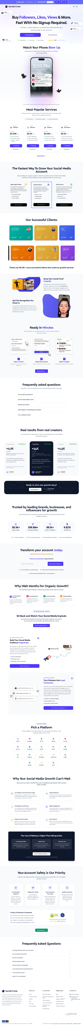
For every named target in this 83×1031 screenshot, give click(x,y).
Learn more (32, 922)
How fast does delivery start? (26, 399)
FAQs (57, 994)
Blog (30, 1001)
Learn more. (67, 192)
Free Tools (31, 1003)
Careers (31, 999)
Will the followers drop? (18, 961)
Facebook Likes (46, 1008)
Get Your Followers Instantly (40, 853)
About (30, 994)
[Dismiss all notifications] (51, 72)
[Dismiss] (81, 1)
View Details (15, 149)
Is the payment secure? (18, 972)
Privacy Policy (63, 1023)
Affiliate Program (60, 1003)
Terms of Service (55, 1023)
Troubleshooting (59, 1001)
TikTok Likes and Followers (46, 1005)
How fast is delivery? (17, 958)
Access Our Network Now (41, 625)
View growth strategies (54, 563)
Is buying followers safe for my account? (23, 950)
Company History (33, 996)
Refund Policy (69, 1023)
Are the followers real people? (20, 965)
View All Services (52, 35)
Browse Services (41, 371)
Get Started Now (29, 35)
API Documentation (60, 1006)
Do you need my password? (25, 394)
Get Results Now (34, 489)
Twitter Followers (46, 1000)
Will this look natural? (23, 404)
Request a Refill (59, 996)
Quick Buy (16, 145)
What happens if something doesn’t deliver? (29, 410)
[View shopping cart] (74, 6)
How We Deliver (32, 1006)
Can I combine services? (24, 415)
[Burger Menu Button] (77, 7)
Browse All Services (47, 994)
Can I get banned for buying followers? (22, 969)
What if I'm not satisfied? (19, 976)
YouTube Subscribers (47, 1002)
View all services (41, 155)
